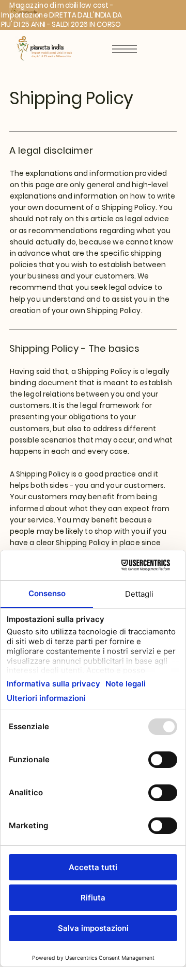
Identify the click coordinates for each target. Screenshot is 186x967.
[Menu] (125, 49)
